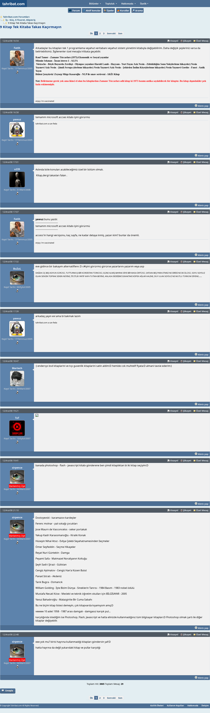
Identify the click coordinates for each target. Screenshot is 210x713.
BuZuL (17, 268)
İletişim (205, 705)
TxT (17, 418)
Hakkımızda (192, 705)
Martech (17, 368)
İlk (91, 33)
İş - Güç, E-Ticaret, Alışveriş (20, 19)
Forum (76, 10)
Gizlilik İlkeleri (157, 705)
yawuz (17, 119)
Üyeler (110, 10)
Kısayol (174, 40)
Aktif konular (93, 10)
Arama (139, 10)
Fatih (17, 48)
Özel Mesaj (202, 40)
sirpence (17, 467)
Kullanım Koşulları (175, 705)
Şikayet (187, 40)
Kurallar (124, 10)
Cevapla (9, 690)
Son (120, 33)
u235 (17, 169)
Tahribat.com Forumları (16, 16)
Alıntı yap (202, 105)
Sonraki (111, 33)
